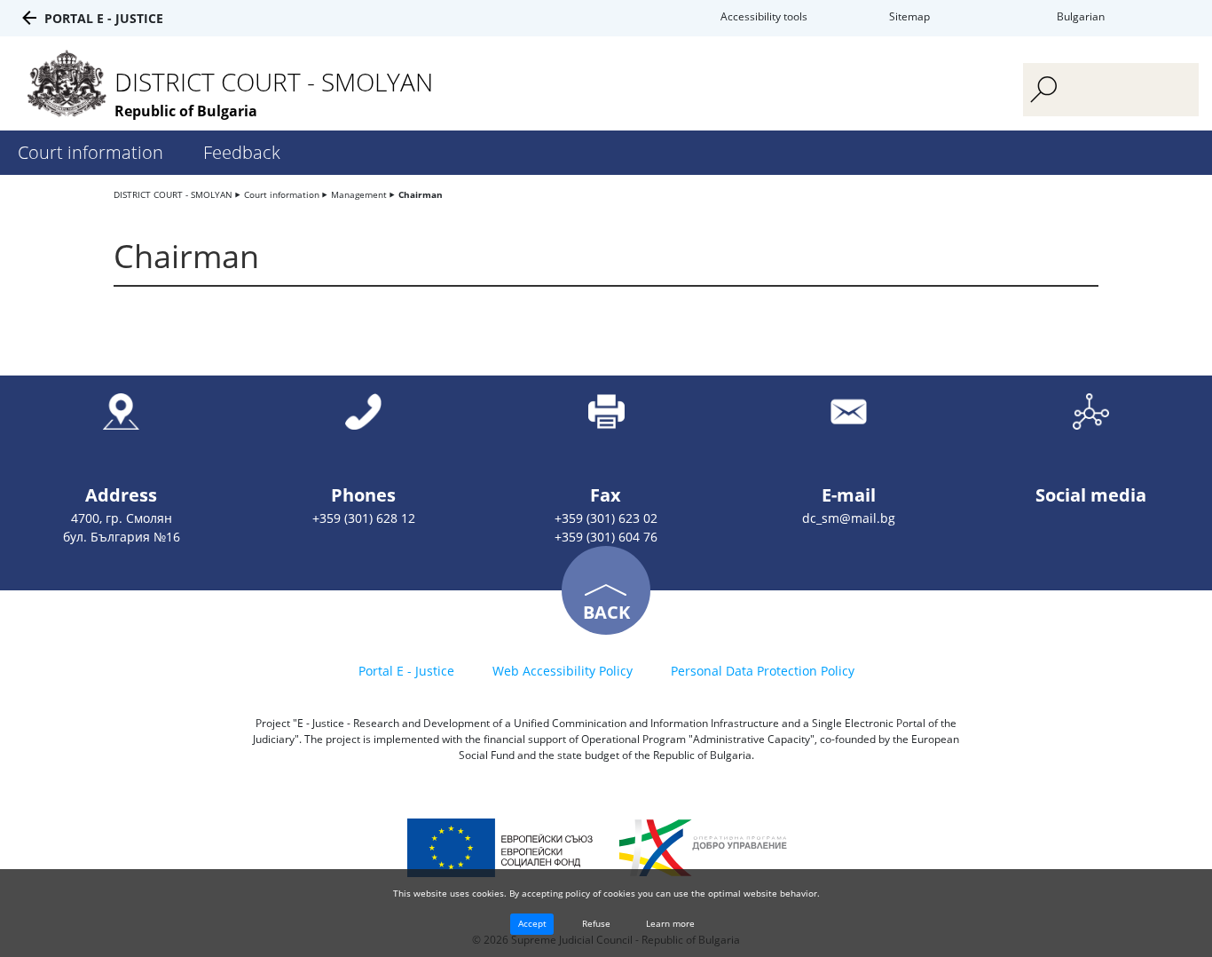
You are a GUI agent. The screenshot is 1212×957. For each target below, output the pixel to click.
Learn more (670, 923)
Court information (90, 152)
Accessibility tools (763, 16)
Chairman (420, 194)
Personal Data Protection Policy (762, 670)
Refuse (596, 923)
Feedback (241, 152)
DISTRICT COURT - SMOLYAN (173, 194)
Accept (532, 923)
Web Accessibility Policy (562, 670)
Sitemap (909, 16)
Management (359, 194)
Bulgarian (1081, 16)
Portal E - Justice (103, 18)
